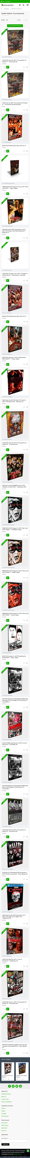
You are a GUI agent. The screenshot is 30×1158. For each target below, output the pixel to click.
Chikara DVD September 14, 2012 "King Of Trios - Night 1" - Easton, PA (22, 1075)
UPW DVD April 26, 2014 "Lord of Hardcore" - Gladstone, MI (12, 960)
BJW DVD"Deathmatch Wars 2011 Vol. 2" (14, 316)
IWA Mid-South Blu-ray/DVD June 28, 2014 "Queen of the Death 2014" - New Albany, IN (14, 1046)
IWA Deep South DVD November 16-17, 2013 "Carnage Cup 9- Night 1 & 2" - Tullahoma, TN (14, 917)
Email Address (4, 1138)
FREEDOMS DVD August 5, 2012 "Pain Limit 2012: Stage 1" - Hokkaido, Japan (15, 528)
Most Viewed (5, 1059)
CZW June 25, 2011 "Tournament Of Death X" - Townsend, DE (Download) (14, 103)
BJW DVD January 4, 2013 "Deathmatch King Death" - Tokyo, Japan (14, 657)
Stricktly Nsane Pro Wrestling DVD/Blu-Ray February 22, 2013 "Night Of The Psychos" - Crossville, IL (15, 700)
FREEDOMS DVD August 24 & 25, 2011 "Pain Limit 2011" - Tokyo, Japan (15, 187)
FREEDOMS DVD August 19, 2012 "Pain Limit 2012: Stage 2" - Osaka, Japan (15, 571)
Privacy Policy (17, 1154)
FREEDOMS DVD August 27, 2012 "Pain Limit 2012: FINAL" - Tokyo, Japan (15, 614)
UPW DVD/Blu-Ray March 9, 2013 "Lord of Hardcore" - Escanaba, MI (14, 743)
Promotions (6, 8)
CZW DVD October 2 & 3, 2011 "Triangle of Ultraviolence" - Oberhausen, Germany (15, 274)
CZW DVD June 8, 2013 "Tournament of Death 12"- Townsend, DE (14, 830)
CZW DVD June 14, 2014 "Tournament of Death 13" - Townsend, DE (14, 1002)
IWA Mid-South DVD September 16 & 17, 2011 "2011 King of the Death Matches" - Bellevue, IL (14, 231)
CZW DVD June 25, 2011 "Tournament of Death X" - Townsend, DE (14, 61)
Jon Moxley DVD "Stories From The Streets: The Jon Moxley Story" (8, 1075)
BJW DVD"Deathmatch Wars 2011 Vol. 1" (14, 145)
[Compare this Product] (27, 577)
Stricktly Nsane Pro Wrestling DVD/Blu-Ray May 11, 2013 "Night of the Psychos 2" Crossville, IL (15, 787)
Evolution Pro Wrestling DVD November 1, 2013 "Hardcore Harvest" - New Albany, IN (14, 873)
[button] (14, 1081)
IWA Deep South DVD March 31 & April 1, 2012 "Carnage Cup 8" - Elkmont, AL (14, 400)
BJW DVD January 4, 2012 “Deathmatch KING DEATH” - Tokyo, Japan (14, 358)
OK (28, 1150)
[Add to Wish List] (24, 577)
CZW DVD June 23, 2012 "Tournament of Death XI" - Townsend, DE (14, 443)
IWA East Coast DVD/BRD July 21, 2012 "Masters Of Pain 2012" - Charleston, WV (14, 486)
